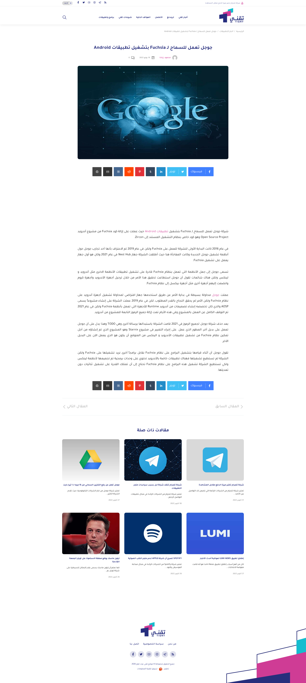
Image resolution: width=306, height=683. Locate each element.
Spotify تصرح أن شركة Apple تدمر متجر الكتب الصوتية (155, 558)
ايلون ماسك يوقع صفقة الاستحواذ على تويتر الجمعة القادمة (94, 560)
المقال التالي (77, 407)
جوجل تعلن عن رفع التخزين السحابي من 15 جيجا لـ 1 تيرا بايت (91, 485)
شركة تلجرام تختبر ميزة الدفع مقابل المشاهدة (222, 3)
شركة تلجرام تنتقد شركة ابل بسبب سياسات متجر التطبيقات (158, 487)
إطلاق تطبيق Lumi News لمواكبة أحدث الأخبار (222, 558)
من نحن (172, 644)
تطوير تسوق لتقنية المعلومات (153, 669)
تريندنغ (170, 17)
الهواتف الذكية (143, 17)
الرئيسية (240, 31)
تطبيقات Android (156, 231)
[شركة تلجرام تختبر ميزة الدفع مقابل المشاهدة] (215, 460)
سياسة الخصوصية (153, 644)
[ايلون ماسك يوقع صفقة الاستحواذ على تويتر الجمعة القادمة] (91, 533)
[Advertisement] (153, 206)
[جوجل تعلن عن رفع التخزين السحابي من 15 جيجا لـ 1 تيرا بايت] (91, 460)
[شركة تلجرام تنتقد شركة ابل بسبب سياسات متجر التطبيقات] (153, 460)
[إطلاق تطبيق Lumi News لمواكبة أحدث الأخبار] (215, 533)
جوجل (215, 295)
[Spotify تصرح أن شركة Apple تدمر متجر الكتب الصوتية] (153, 533)
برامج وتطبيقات (106, 17)
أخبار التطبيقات (226, 31)
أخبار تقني (183, 17)
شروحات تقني (125, 17)
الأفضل (159, 17)
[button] (64, 17)
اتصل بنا (134, 644)
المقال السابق (227, 407)
